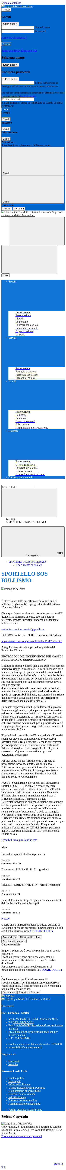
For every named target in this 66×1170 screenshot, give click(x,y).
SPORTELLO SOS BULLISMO (27, 561)
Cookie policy (16, 1078)
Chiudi (6, 119)
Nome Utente (42, 27)
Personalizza (9, 937)
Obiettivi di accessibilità (21, 1094)
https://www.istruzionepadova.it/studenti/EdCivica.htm (31, 641)
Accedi (6, 9)
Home (11, 518)
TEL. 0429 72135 (23, 1022)
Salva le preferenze (29, 992)
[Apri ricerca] (37, 231)
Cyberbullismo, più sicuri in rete (19, 839)
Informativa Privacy (19, 1084)
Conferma (19, 208)
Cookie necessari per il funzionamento (23, 979)
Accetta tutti (14, 941)
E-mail (38, 82)
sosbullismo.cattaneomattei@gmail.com (23, 629)
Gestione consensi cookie (22, 1100)
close (5, 275)
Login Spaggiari (28, 96)
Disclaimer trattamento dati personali (21, 1136)
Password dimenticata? (14, 37)
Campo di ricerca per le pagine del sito (22, 483)
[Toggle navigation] (29, 259)
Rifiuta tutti (30, 937)
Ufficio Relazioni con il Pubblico (26, 1087)
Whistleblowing (17, 1097)
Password (40, 31)
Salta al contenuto (11, 2)
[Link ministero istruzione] (17, 6)
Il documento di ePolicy (28, 564)
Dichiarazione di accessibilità (24, 1090)
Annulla (6, 208)
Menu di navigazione (44, 554)
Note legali (14, 1081)
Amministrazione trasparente (24, 1103)
